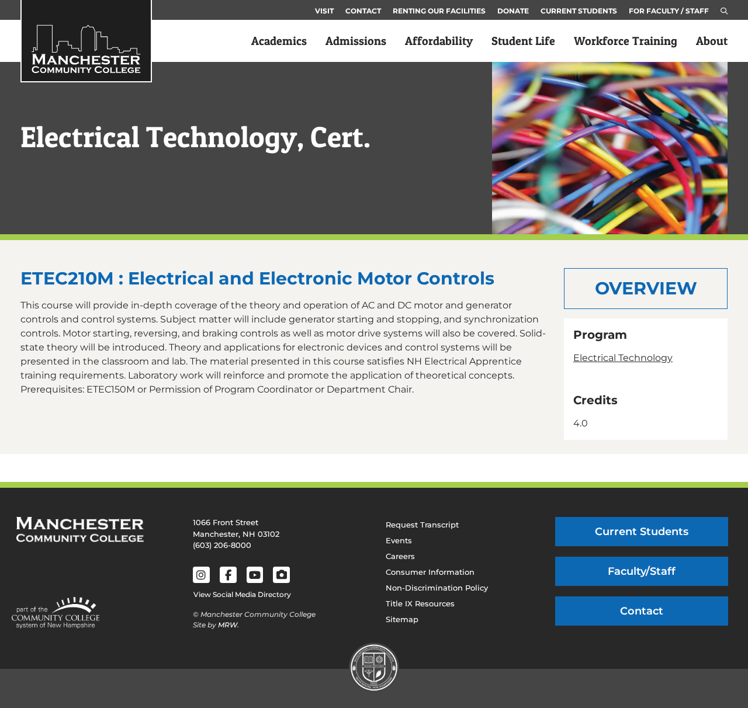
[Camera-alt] (281, 575)
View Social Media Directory (242, 594)
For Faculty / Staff (669, 10)
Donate (513, 10)
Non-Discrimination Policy (437, 587)
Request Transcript (422, 524)
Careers (400, 556)
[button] (724, 11)
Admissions (355, 41)
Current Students (579, 10)
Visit (324, 10)
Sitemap (402, 619)
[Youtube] (255, 575)
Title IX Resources (420, 603)
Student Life (523, 41)
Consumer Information (430, 572)
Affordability (439, 41)
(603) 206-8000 (222, 545)
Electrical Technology (623, 357)
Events (399, 540)
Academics (279, 41)
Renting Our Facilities (439, 10)
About (712, 41)
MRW (227, 624)
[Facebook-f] (228, 575)
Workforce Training (625, 41)
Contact (363, 10)
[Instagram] (201, 575)
